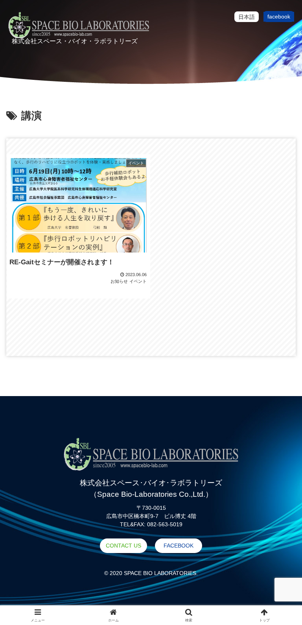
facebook (278, 16)
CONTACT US (123, 545)
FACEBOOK (178, 545)
